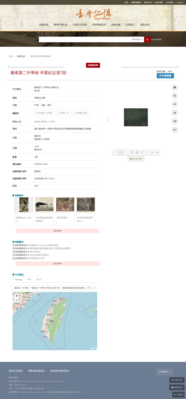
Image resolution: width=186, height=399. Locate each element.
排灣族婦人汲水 (37, 258)
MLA (38, 279)
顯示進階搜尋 (156, 39)
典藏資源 (44, 24)
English (180, 2)
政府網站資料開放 (59, 371)
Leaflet (94, 349)
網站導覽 (159, 2)
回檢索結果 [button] (93, 65)
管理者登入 (164, 371)
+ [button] (16, 296)
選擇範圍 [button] (136, 39)
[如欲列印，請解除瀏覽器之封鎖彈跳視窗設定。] (174, 112)
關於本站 (148, 2)
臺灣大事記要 (61, 24)
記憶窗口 (130, 24)
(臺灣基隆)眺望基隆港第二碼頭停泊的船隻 (50, 248)
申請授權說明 (99, 24)
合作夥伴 (170, 2)
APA (29, 279)
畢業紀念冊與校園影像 (41, 56)
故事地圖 (116, 24)
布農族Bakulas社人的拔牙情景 (44, 245)
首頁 (126, 2)
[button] (174, 87)
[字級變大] (174, 121)
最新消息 (145, 24)
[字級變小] (174, 129)
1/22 (120, 152)
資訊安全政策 (16, 371)
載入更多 (57, 231)
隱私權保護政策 (36, 371)
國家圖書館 (136, 2)
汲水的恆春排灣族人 (39, 255)
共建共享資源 (80, 24)
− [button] (16, 300)
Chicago (18, 279)
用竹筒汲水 (35, 252)
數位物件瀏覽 (136, 159)
